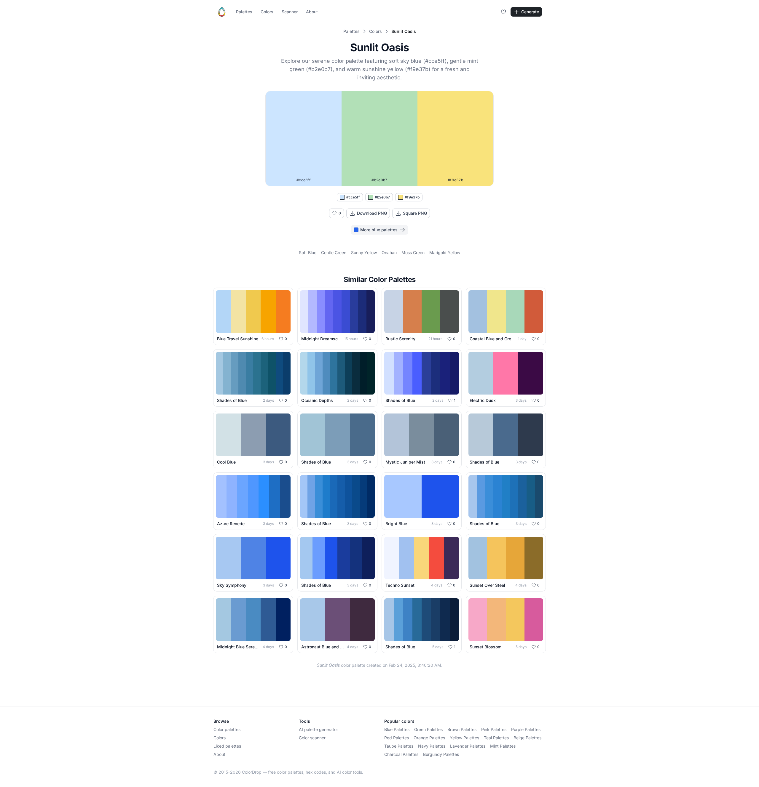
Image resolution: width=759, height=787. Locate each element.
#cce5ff (353, 197)
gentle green (333, 252)
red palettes (396, 737)
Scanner (290, 11)
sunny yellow (364, 252)
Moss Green (413, 252)
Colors (267, 11)
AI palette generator (318, 729)
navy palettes (431, 745)
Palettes (244, 11)
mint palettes (503, 745)
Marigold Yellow (444, 252)
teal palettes (496, 737)
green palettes (428, 729)
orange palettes (429, 737)
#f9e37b (412, 197)
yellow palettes (464, 737)
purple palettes (525, 729)
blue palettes (396, 729)
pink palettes (493, 729)
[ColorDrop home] (222, 12)
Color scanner (312, 737)
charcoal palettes (401, 754)
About (312, 11)
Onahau (389, 252)
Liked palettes (227, 745)
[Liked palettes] (503, 12)
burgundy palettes (441, 754)
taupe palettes (398, 745)
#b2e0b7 (382, 197)
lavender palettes (467, 745)
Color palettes (226, 729)
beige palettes (527, 737)
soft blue (307, 252)
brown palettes (461, 729)
